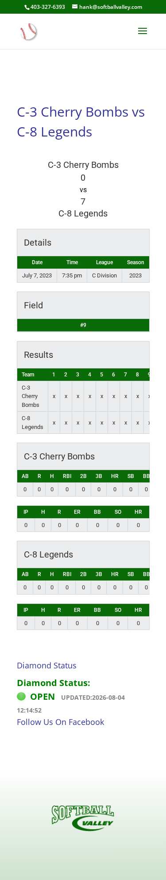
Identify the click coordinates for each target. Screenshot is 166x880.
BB (146, 476)
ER (77, 512)
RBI (67, 476)
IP (25, 512)
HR (115, 476)
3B (99, 476)
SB (130, 476)
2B (83, 476)
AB (25, 476)
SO (118, 512)
